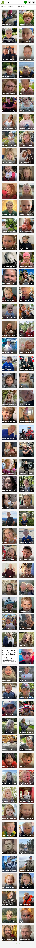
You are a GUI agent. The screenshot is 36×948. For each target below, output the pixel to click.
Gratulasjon (20, 6)
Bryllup (3, 6)
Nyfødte (10, 6)
